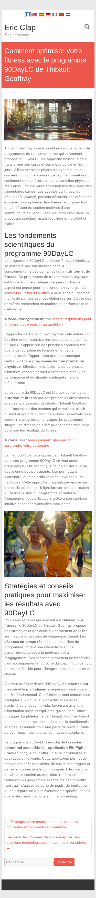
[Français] (28, 14)
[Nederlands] (68, 14)
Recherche (64, 862)
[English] (34, 14)
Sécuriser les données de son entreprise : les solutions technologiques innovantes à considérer (47, 842)
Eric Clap (20, 27)
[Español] (41, 14)
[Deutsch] (48, 14)
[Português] (61, 14)
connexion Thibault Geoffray (27, 293)
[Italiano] (54, 14)
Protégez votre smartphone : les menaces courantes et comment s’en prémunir (43, 824)
